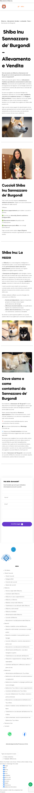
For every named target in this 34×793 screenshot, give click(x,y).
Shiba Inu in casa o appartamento (15, 596)
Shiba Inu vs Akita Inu (11, 599)
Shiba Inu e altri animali (12, 608)
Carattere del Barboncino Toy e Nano (16, 691)
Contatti (7, 726)
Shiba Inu (7, 588)
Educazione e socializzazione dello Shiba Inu (18, 620)
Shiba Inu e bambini (11, 611)
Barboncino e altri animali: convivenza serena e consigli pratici (19, 678)
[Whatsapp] (10, 734)
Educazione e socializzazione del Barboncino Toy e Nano (18, 701)
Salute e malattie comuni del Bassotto (16, 626)
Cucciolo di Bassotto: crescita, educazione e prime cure (18, 643)
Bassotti (7, 623)
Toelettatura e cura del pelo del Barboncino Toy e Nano (19, 713)
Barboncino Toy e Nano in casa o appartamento (19, 688)
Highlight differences (10, 758)
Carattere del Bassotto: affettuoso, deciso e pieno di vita (18, 666)
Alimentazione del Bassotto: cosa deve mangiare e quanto (17, 651)
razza (6, 257)
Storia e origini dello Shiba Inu (14, 590)
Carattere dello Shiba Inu (13, 593)
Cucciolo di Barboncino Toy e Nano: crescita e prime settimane (18, 696)
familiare (4, 82)
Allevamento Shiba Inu (6, 1)
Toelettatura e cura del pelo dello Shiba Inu (18, 605)
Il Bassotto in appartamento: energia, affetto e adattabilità (19, 660)
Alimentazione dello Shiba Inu (14, 614)
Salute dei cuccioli (11, 585)
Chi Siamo (7, 570)
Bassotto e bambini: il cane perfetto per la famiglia (17, 637)
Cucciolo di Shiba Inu (11, 617)
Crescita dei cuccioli (11, 582)
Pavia (28, 21)
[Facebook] (24, 734)
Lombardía (23, 21)
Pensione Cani (8, 723)
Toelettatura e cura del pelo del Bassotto (17, 655)
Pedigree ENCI (10, 579)
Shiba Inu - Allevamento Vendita (10, 21)
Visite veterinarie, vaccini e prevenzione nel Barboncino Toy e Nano (18, 719)
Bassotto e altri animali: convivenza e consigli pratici (18, 631)
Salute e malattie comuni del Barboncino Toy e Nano (19, 707)
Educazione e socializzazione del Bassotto (17, 647)
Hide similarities (8, 757)
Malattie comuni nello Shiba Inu (14, 602)
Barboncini (7, 670)
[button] (19, 573)
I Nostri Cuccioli (9, 573)
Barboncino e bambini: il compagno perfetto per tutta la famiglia (19, 684)
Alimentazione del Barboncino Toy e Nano (17, 673)
